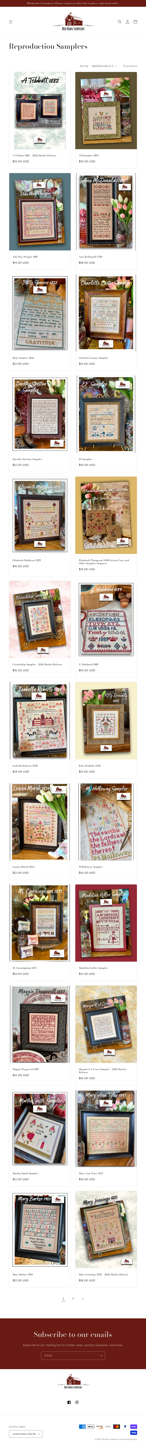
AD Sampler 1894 (89, 155)
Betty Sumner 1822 (23, 357)
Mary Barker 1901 (23, 1274)
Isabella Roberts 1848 (25, 765)
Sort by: (84, 66)
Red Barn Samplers (110, 1439)
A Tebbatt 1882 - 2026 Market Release (34, 155)
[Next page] (83, 1299)
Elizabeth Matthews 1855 (27, 560)
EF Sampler (85, 459)
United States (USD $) (24, 1434)
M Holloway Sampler (91, 866)
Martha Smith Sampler (25, 1173)
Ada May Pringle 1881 (25, 256)
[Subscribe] (101, 1355)
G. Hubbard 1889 (88, 664)
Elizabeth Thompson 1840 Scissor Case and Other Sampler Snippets (104, 562)
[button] (11, 22)
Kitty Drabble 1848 (90, 765)
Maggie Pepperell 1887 (26, 1069)
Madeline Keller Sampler (93, 967)
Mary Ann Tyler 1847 (91, 1173)
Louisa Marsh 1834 (23, 866)
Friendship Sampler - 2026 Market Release (37, 664)
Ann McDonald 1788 (90, 256)
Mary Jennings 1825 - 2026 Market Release (103, 1274)
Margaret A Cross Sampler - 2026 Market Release (102, 1071)
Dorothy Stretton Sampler (27, 459)
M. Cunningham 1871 (25, 967)
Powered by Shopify (128, 1439)
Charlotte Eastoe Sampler (93, 357)
